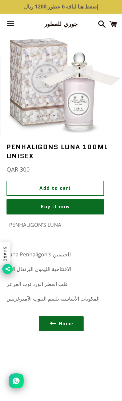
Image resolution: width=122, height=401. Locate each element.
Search (61, 355)
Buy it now (55, 206)
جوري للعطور (61, 24)
